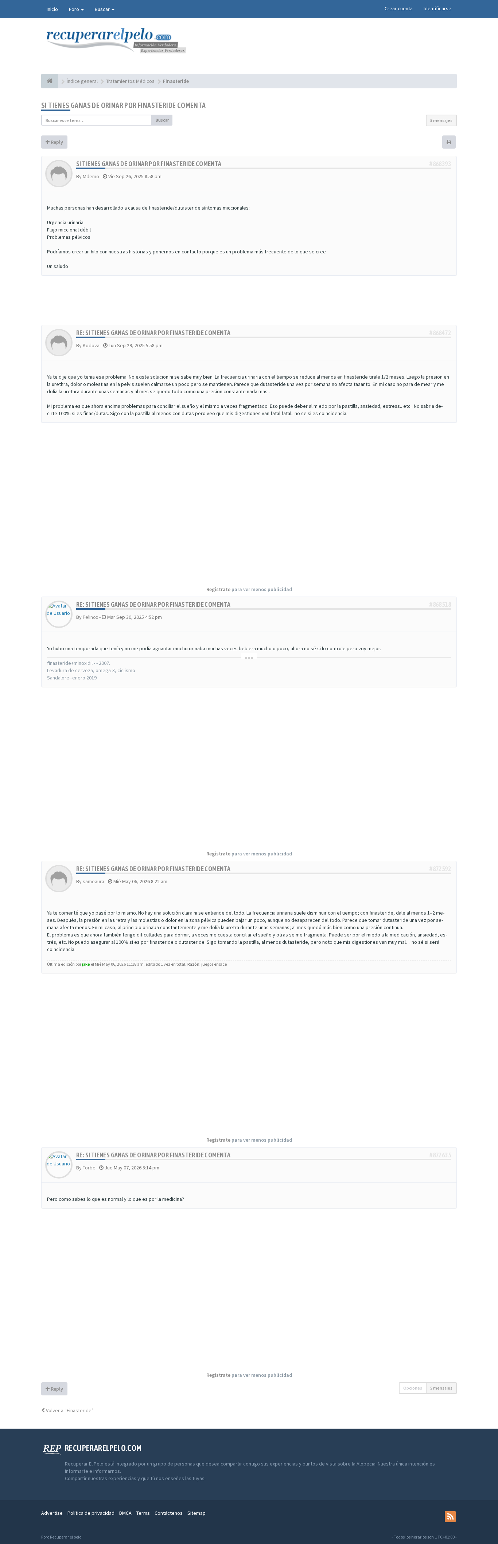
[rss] (450, 1516)
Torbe (89, 1167)
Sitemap (196, 1513)
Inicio (52, 9)
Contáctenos (169, 1513)
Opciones (412, 1388)
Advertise (52, 1513)
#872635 (440, 1155)
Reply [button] (56, 142)
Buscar (103, 9)
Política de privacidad (90, 1513)
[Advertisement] (249, 304)
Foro (74, 9)
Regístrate (218, 589)
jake (86, 964)
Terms (143, 1513)
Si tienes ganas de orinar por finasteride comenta (123, 105)
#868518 (440, 604)
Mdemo (91, 176)
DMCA (125, 1513)
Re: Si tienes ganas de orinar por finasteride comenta (153, 333)
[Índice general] (49, 81)
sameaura (93, 881)
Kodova (91, 345)
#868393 (440, 164)
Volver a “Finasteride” (69, 1410)
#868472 (440, 333)
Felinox (90, 617)
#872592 (440, 869)
